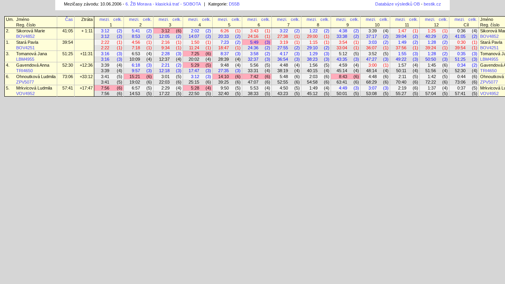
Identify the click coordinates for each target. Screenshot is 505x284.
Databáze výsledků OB (397, 4)
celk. (117, 19)
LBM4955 (25, 59)
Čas (69, 19)
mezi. (104, 19)
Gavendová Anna (32, 65)
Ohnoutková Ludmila (36, 76)
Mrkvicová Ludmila (34, 88)
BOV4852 (25, 36)
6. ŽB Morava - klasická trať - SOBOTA (162, 4)
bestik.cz (432, 4)
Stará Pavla (27, 42)
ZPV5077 (25, 82)
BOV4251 (25, 47)
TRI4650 (24, 70)
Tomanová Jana (31, 53)
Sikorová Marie (30, 30)
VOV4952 (25, 93)
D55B (234, 4)
